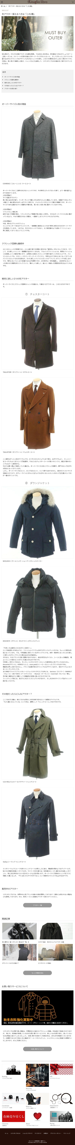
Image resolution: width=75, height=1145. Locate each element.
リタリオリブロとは (15, 1133)
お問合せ (46, 1133)
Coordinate (7, 1106)
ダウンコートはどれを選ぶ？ (10, 963)
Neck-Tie (31, 1107)
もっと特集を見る (37, 973)
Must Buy (31, 1089)
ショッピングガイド (27, 1133)
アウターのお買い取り (10, 88)
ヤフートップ (67, 1133)
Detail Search (54, 1106)
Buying (55, 1124)
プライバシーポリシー (55, 1133)
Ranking (7, 1077)
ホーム (3, 6)
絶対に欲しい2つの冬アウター (13, 83)
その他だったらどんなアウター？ (14, 86)
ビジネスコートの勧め (44, 963)
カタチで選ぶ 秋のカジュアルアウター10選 (51, 942)
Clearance (5, 1124)
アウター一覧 (37, 905)
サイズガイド (38, 1133)
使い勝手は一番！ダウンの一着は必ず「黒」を (15, 942)
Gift (55, 1077)
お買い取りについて (37, 1049)
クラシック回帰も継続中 (11, 80)
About (32, 1124)
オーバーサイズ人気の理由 (12, 77)
